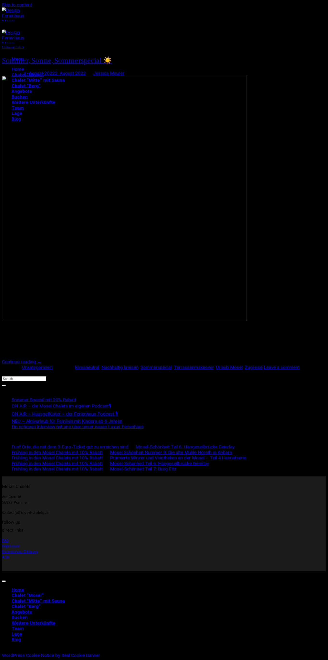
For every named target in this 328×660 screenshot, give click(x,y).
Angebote (22, 612)
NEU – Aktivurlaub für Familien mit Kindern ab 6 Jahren (67, 421)
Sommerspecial (156, 367)
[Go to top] (4, 581)
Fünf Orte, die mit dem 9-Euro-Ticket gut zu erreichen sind (70, 447)
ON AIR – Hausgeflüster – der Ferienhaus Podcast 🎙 (65, 414)
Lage (17, 634)
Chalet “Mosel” (28, 595)
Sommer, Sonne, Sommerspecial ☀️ (57, 60)
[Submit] (4, 385)
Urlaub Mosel (229, 367)
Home (18, 69)
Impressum (11, 546)
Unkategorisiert (13, 47)
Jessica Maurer (108, 73)
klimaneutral (87, 367)
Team (18, 628)
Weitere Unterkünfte (33, 623)
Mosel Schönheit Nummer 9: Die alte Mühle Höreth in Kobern (171, 452)
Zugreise (253, 367)
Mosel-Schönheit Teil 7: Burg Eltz (143, 469)
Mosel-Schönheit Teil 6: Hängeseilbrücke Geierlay (185, 447)
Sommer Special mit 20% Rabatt (44, 399)
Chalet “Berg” (26, 606)
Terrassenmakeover (194, 367)
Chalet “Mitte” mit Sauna (38, 601)
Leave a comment (281, 367)
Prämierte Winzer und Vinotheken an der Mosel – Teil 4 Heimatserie (178, 458)
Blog (16, 639)
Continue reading (22, 361)
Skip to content (17, 4)
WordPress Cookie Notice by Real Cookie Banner (51, 655)
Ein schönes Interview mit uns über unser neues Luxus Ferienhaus (78, 426)
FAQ (5, 540)
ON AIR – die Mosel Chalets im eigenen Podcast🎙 (61, 406)
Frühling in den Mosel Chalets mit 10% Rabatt (57, 452)
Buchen (20, 617)
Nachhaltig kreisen (119, 367)
